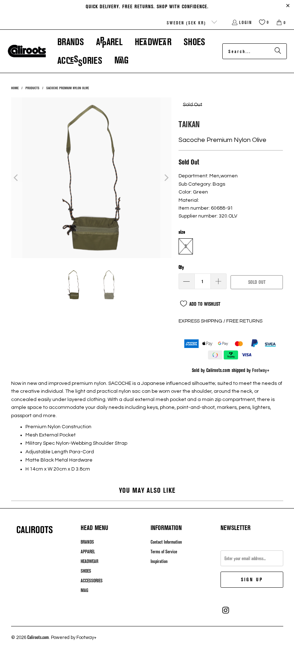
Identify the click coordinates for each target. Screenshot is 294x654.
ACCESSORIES (92, 580)
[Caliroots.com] (27, 51)
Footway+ (261, 370)
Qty (181, 267)
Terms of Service (164, 551)
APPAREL (88, 551)
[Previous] (16, 177)
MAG (84, 590)
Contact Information (166, 542)
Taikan (189, 124)
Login (245, 22)
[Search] (278, 51)
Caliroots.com (38, 637)
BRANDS (87, 542)
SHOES (86, 571)
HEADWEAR (89, 561)
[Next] (166, 177)
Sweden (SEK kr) (187, 22)
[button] (70, 42)
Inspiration (159, 561)
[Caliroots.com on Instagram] (225, 610)
